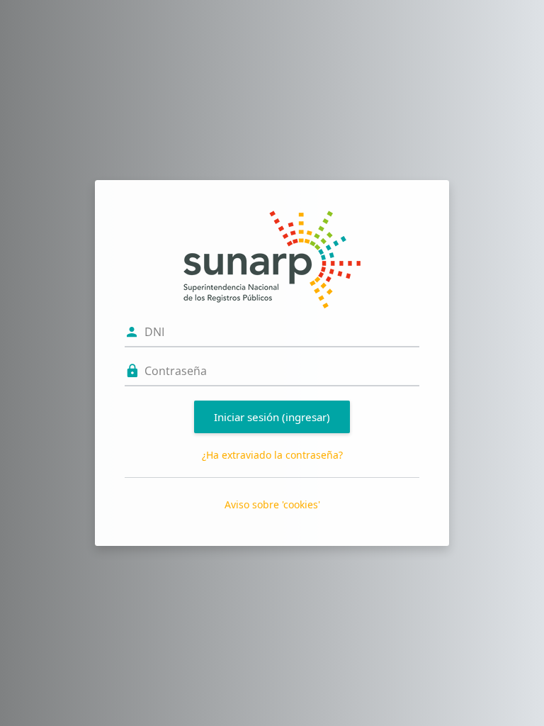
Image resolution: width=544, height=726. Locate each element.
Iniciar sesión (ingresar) (272, 417)
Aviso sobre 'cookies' (272, 504)
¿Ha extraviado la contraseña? (272, 455)
